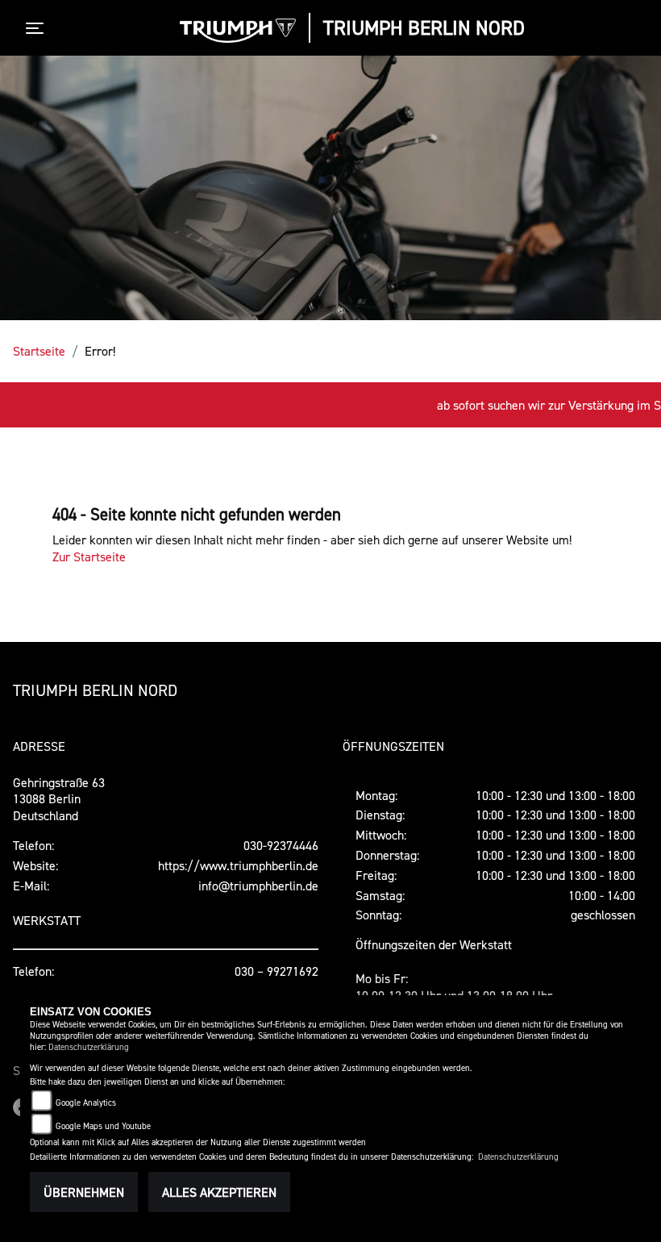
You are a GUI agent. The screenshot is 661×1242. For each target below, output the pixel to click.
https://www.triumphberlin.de (238, 865)
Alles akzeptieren (219, 1192)
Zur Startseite (89, 556)
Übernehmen (84, 1192)
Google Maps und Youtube (103, 1126)
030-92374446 (280, 845)
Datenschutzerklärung (88, 1047)
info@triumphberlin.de (258, 885)
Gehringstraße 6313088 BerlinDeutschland (59, 799)
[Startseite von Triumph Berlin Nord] (238, 31)
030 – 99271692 (276, 971)
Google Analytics (86, 1103)
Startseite (39, 351)
